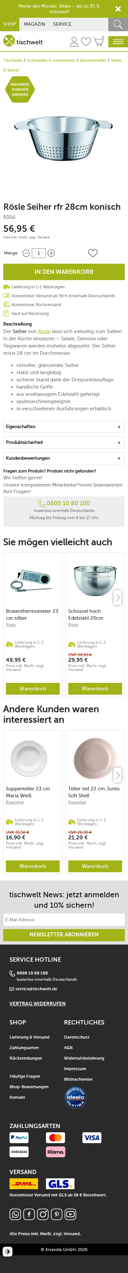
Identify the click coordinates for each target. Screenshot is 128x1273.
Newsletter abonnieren (64, 935)
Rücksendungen (26, 1058)
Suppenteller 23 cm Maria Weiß (28, 792)
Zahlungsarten (24, 1048)
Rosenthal (15, 802)
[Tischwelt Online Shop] (23, 41)
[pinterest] (56, 1218)
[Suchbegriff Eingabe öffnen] (118, 24)
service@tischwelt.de (36, 989)
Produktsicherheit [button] (24, 442)
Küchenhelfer (93, 60)
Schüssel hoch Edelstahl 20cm (85, 614)
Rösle (9, 216)
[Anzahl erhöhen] (51, 253)
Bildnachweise (78, 1079)
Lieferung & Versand (30, 1037)
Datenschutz (77, 1037)
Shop (9, 24)
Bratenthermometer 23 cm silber (32, 614)
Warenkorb (32, 688)
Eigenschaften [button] (20, 426)
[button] (92, 253)
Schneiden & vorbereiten (51, 60)
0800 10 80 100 (68, 503)
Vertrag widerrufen (38, 1003)
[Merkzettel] (86, 43)
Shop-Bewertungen (29, 1087)
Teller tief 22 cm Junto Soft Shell (93, 792)
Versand (43, 237)
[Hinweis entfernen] (118, 8)
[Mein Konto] (74, 43)
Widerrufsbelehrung (84, 1058)
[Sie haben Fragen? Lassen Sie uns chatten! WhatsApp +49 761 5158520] (15, 1218)
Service (62, 24)
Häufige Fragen (25, 1076)
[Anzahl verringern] (26, 253)
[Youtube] (70, 1218)
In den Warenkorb (64, 272)
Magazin (34, 24)
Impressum (75, 1069)
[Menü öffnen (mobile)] (118, 41)
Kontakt (17, 1097)
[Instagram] (43, 1218)
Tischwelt (12, 60)
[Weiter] (117, 597)
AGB (68, 1048)
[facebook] (29, 1218)
